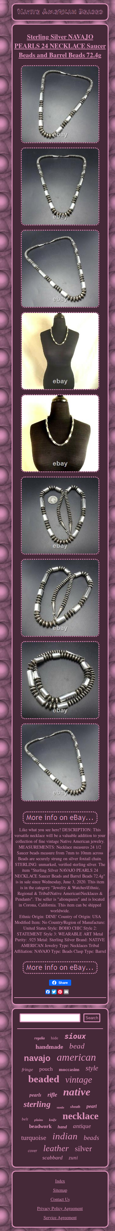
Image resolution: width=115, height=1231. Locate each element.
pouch (46, 1069)
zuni (73, 1158)
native (76, 1092)
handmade (49, 1046)
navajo (37, 1058)
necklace (80, 1115)
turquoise (33, 1137)
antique (82, 1126)
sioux (75, 1036)
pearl (91, 1106)
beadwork (40, 1126)
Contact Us (60, 1199)
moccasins (69, 1069)
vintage (78, 1079)
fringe (27, 1069)
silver (83, 1148)
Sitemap (60, 1190)
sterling (37, 1104)
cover (32, 1150)
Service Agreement (60, 1217)
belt (25, 1119)
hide (54, 1038)
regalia (39, 1038)
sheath (75, 1107)
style (92, 1068)
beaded (43, 1078)
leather (56, 1148)
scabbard (52, 1158)
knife (52, 1120)
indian (65, 1136)
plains (38, 1120)
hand (62, 1127)
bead (77, 1046)
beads (91, 1137)
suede (60, 1107)
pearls (35, 1094)
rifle (52, 1094)
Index (60, 1181)
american (76, 1057)
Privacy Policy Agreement (60, 1208)
